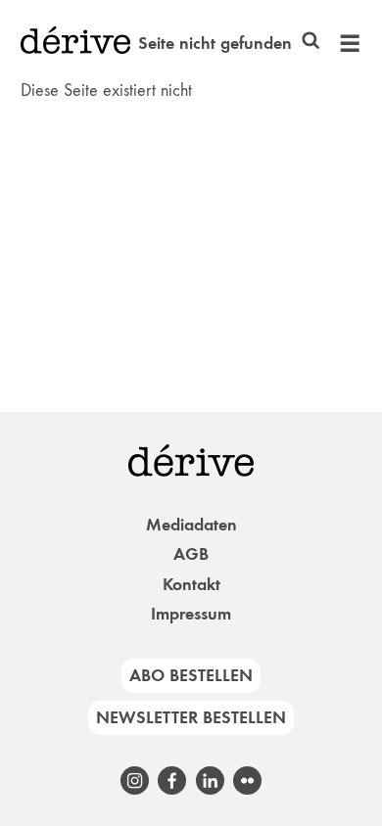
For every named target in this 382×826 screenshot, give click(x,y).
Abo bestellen (191, 675)
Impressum (191, 613)
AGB (191, 554)
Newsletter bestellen (191, 717)
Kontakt (191, 584)
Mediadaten (191, 524)
